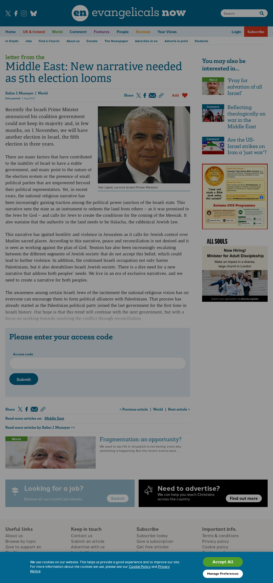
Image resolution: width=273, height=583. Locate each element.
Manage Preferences (223, 573)
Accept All (223, 562)
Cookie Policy (140, 566)
